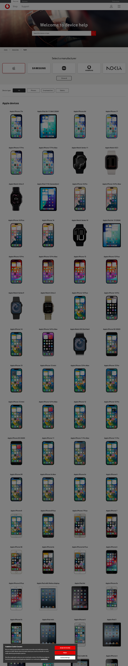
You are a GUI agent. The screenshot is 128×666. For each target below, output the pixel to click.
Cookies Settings (65, 657)
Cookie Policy (44, 659)
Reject (65, 652)
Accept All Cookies (65, 648)
